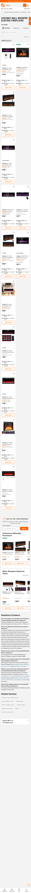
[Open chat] (30, 21)
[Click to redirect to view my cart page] (28, 5)
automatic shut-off (6, 666)
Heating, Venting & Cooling (11, 12)
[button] (27, 37)
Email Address (6, 525)
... (2, 12)
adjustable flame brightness (21, 664)
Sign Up (24, 528)
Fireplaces (23, 12)
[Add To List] (13, 44)
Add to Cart (8, 87)
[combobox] (14, 5)
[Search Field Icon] (24, 5)
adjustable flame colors (20, 666)
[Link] (8, 66)
